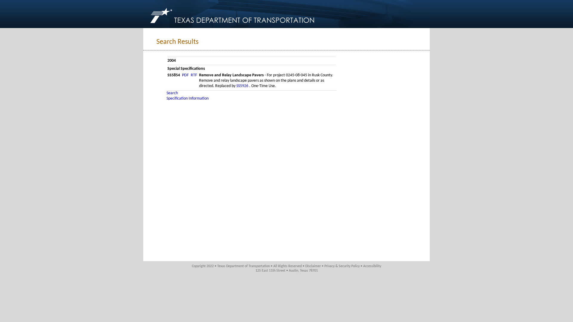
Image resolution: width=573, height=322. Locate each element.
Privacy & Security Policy (342, 266)
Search (172, 93)
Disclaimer (313, 266)
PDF (185, 75)
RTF (194, 75)
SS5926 (242, 86)
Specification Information (188, 98)
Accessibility (372, 266)
